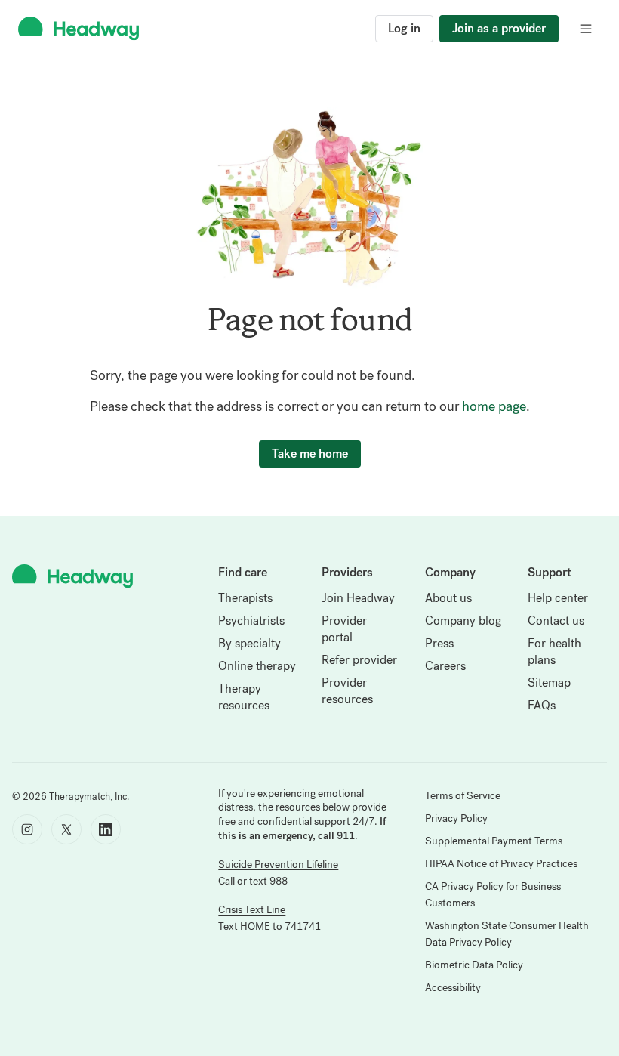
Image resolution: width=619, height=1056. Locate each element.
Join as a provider (499, 28)
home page (494, 406)
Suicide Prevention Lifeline (278, 864)
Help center (558, 598)
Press (439, 643)
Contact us (556, 620)
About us (448, 598)
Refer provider (359, 660)
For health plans (554, 651)
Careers (445, 666)
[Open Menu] (586, 29)
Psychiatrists (251, 620)
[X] (66, 829)
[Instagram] (27, 829)
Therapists (245, 598)
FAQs (542, 705)
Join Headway (358, 598)
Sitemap (549, 682)
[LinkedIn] (106, 829)
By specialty (249, 643)
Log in (404, 28)
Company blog (463, 620)
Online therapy (257, 666)
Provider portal (344, 629)
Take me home (310, 454)
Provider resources (347, 691)
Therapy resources (243, 697)
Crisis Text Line (251, 910)
